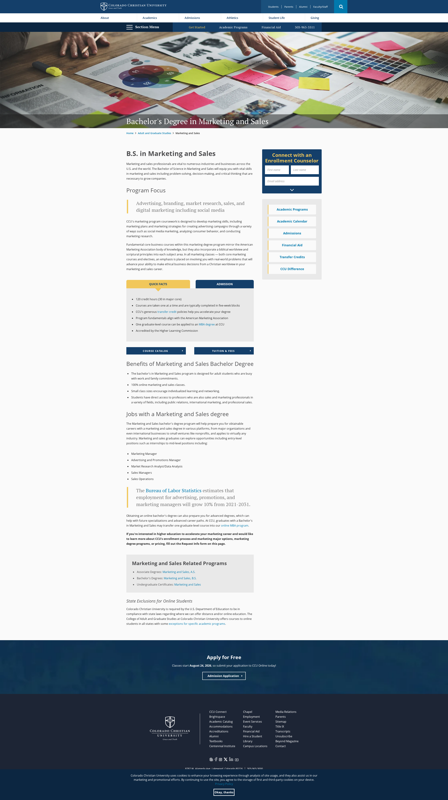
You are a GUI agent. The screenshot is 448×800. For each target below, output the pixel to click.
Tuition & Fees (223, 351)
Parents (288, 6)
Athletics (232, 18)
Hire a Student (252, 736)
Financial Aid (271, 27)
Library (247, 741)
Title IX (279, 726)
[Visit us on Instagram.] (220, 759)
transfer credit (167, 312)
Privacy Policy (224, 784)
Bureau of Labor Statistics (173, 490)
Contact (280, 746)
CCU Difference (292, 269)
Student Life (277, 18)
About (105, 18)
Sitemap (280, 722)
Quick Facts (158, 284)
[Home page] (133, 6)
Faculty (247, 726)
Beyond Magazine (287, 741)
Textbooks (216, 741)
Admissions (192, 18)
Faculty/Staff (320, 6)
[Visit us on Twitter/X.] (225, 759)
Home (130, 133)
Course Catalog (155, 351)
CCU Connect (218, 712)
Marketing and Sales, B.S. (180, 578)
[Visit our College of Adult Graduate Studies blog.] (211, 759)
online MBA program (234, 525)
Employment (251, 717)
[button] (340, 6)
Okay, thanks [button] (224, 792)
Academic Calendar (292, 221)
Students (273, 6)
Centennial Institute (222, 746)
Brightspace (217, 717)
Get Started (197, 27)
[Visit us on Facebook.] (216, 759)
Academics (150, 18)
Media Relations (285, 712)
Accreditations (218, 731)
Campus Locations (255, 746)
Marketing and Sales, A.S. (179, 572)
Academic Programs (233, 27)
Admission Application (223, 676)
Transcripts (282, 731)
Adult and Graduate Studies (154, 133)
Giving (315, 18)
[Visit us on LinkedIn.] (231, 759)
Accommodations (221, 726)
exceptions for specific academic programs (197, 624)
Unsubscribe (283, 736)
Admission (225, 284)
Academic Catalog (221, 722)
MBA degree (207, 324)
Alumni (303, 6)
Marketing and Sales (187, 584)
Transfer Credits (292, 257)
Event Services (252, 722)
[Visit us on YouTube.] (237, 759)
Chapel (247, 712)
